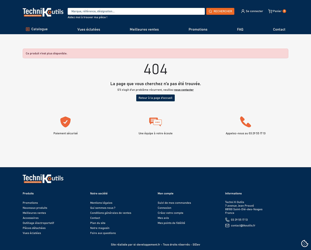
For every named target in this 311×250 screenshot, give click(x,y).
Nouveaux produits (35, 207)
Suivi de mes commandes (174, 202)
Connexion (164, 207)
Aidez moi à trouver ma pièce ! (87, 17)
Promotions (198, 29)
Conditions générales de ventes (110, 212)
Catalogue (39, 29)
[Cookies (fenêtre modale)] (304, 244)
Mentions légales (101, 202)
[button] (252, 11)
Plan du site (97, 223)
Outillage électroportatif (38, 223)
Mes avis (163, 218)
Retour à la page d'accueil (155, 97)
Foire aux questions (103, 233)
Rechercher (223, 11)
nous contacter (184, 89)
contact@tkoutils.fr (243, 225)
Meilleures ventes (144, 29)
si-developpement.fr (146, 244)
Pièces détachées (34, 228)
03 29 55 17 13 (239, 219)
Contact (279, 29)
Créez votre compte (170, 212)
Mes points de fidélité (171, 223)
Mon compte (165, 193)
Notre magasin (99, 228)
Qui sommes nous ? (102, 207)
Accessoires (31, 218)
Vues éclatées (88, 29)
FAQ (240, 29)
